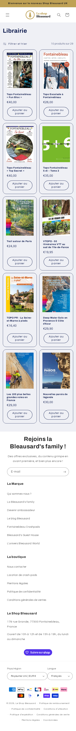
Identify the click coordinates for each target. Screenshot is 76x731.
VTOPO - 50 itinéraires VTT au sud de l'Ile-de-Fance (56, 244)
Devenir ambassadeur (21, 510)
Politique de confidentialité (24, 591)
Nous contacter (17, 566)
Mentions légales (17, 583)
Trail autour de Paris (19, 241)
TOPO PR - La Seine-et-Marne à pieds (19, 319)
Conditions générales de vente (53, 715)
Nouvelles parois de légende (55, 396)
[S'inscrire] (65, 471)
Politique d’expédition (21, 715)
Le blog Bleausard (18, 518)
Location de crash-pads (22, 575)
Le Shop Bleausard (26, 703)
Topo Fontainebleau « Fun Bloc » (19, 96)
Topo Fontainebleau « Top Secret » (19, 169)
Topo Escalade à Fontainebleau (53, 96)
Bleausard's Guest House (23, 535)
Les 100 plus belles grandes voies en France (19, 397)
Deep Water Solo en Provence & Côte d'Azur (55, 320)
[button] (7, 15)
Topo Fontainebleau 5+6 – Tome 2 (55, 169)
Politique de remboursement (54, 703)
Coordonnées (50, 720)
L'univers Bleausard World (23, 543)
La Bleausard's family (20, 502)
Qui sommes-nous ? (19, 494)
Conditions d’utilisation (56, 709)
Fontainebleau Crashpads (23, 527)
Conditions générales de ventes (26, 600)
